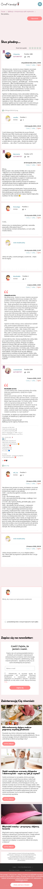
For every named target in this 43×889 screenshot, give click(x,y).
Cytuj (27, 65)
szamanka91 (17, 370)
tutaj (5, 682)
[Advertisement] (21, 31)
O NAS (14, 867)
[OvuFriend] (10, 5)
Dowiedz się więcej (21, 880)
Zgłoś (39, 65)
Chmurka (16, 54)
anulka (15, 117)
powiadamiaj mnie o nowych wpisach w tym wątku (22, 622)
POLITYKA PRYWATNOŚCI (24, 867)
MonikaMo (16, 276)
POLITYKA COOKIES (14, 870)
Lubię (33, 65)
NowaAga (16, 207)
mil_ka (15, 472)
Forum (3, 11)
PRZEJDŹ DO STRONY (21, 885)
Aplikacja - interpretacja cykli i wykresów (21, 11)
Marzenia (16, 154)
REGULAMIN (28, 870)
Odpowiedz (34, 18)
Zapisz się (19, 688)
